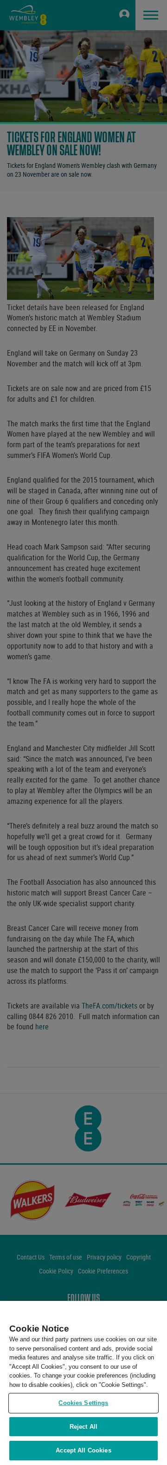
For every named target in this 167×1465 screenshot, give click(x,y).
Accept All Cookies (83, 1450)
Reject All (83, 1426)
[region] (83, 1383)
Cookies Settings (83, 1402)
